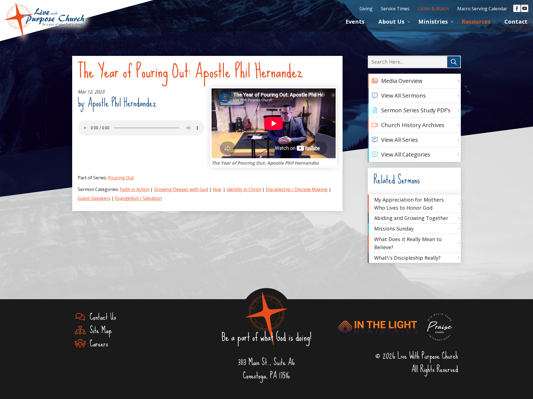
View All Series (399, 139)
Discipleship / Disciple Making (297, 189)
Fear (217, 189)
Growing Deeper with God (181, 189)
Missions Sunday (394, 228)
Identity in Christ (244, 189)
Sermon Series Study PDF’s (416, 110)
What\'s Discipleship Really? (407, 257)
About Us (391, 21)
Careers (96, 343)
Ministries (433, 21)
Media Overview (401, 81)
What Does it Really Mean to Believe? (408, 243)
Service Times (395, 9)
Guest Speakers (94, 198)
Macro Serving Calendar (482, 9)
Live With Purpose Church (44, 14)
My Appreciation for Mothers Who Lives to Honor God (409, 203)
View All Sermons (403, 95)
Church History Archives (412, 125)
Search (453, 62)
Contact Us (100, 317)
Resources (476, 21)
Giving (366, 9)
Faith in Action (134, 189)
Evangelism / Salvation (138, 198)
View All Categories (405, 154)
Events (355, 21)
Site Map (98, 330)
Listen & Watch (433, 9)
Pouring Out (121, 178)
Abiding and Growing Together (411, 218)
